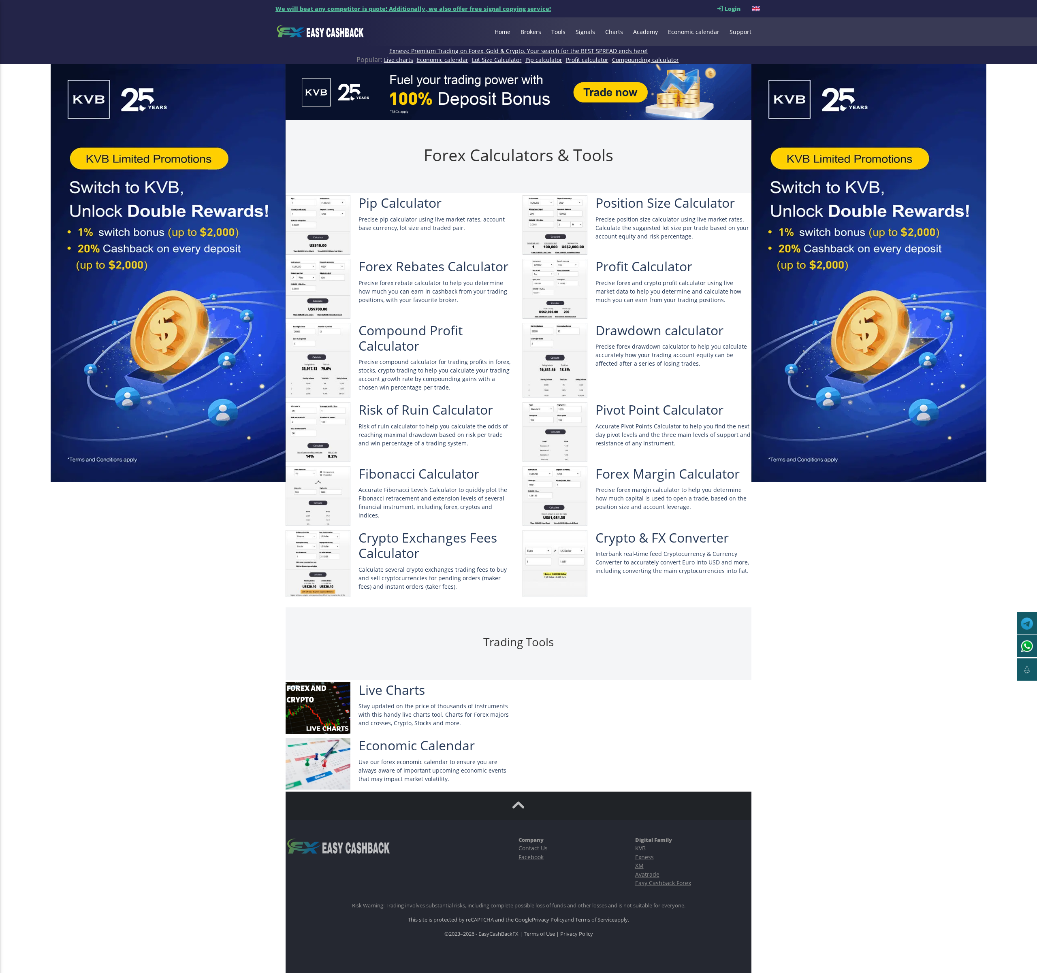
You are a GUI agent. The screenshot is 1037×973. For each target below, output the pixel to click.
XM (639, 865)
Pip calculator (543, 60)
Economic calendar (693, 32)
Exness (644, 857)
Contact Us (533, 848)
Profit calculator (587, 60)
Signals (585, 32)
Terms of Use (539, 933)
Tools (558, 32)
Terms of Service (595, 919)
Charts (614, 32)
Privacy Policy (548, 919)
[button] (757, 8)
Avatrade (647, 874)
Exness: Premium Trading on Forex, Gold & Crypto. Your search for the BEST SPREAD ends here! (518, 51)
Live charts (398, 60)
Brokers (531, 32)
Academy (645, 32)
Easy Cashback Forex (663, 883)
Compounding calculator (645, 60)
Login (737, 9)
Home (502, 32)
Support (740, 32)
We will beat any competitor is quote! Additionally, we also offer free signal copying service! (413, 9)
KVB (640, 848)
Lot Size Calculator (497, 60)
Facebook (531, 857)
